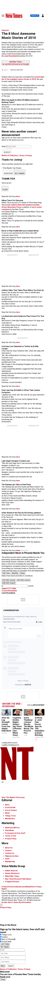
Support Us (34, 15)
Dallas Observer (11, 871)
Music (7, 813)
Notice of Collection (10, 155)
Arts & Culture (11, 810)
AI (30, 887)
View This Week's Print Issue (13, 797)
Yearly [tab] (22, 573)
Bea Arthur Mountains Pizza (20, 206)
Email (4, 146)
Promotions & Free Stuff (15, 833)
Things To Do (10, 816)
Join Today (5, 944)
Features (5, 30)
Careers (8, 850)
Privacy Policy (10, 839)
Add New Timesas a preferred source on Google (15, 63)
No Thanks (5, 947)
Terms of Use (10, 836)
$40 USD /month (8, 583)
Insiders (5, 937)
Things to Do (7, 935)
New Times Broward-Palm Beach (18, 879)
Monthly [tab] (15, 573)
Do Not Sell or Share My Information (16, 902)
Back (3, 966)
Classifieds (9, 830)
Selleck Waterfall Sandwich (22, 205)
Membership (10, 862)
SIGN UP (7, 152)
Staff (7, 859)
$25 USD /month (23, 580)
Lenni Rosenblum (11, 56)
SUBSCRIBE (8, 173)
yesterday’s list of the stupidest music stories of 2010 (23, 78)
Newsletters (10, 819)
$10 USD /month (8, 580)
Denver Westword (12, 873)
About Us (9, 848)
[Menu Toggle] (3, 15)
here (18, 196)
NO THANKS (19, 173)
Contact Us (9, 853)
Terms (21, 155)
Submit (10, 966)
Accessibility (24, 887)
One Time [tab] (6, 573)
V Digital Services (12, 882)
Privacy (29, 155)
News (7, 805)
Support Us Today (9, 588)
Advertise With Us (12, 828)
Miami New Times (12, 876)
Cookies (16, 887)
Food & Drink (10, 807)
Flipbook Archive (11, 856)
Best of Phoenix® (8, 939)
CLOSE (5, 189)
